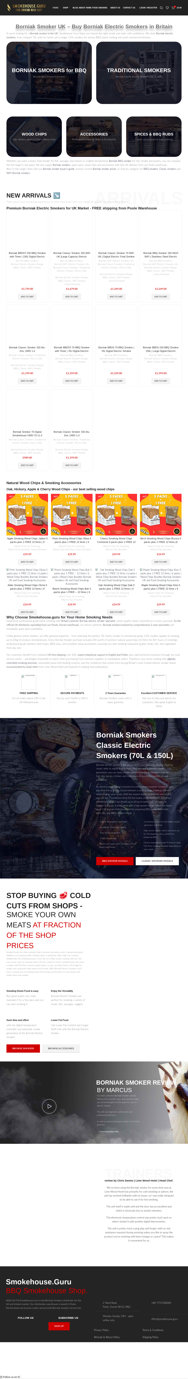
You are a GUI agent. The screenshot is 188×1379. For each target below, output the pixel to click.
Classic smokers (167, 169)
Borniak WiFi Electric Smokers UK (71, 264)
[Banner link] (49, 73)
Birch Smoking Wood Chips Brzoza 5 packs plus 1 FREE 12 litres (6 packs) (160, 542)
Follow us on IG (11, 1377)
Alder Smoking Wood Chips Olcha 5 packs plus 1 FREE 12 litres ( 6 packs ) (27, 589)
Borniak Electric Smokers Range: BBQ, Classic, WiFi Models (27, 266)
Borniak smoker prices (104, 169)
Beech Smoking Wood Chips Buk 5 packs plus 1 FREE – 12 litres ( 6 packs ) (72, 592)
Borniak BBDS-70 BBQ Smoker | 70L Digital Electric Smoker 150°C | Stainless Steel (116, 351)
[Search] (161, 8)
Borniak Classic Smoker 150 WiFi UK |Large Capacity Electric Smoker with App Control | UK (71, 257)
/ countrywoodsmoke (108, 1131)
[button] (27, 297)
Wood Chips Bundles (19, 549)
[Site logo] (27, 7)
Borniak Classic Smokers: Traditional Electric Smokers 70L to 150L (71, 269)
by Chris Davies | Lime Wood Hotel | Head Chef (143, 1180)
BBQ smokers (150, 169)
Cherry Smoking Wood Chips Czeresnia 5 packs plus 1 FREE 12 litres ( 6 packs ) (116, 542)
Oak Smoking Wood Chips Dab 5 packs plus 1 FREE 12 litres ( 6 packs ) (116, 589)
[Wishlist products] (167, 8)
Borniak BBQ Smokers (27, 261)
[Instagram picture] (15, 1358)
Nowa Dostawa (72, 284)
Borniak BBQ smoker (120, 161)
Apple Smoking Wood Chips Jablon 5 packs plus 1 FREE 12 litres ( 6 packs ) (27, 542)
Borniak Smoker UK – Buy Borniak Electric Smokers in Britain (94, 26)
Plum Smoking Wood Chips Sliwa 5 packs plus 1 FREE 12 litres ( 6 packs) (71, 542)
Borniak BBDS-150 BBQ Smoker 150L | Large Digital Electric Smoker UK (161, 351)
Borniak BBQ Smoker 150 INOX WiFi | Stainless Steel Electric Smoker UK (160, 257)
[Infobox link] (25, 993)
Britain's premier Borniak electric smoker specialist (88, 621)
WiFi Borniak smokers (18, 173)
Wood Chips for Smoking (27, 546)
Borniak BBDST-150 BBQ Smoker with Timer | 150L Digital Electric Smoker (27, 257)
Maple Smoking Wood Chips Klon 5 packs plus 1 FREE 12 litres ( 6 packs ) (160, 589)
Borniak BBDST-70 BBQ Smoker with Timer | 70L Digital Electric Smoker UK (72, 351)
